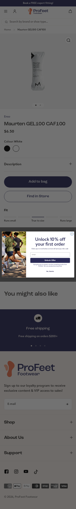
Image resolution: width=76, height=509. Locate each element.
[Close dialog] (71, 233)
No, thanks (50, 271)
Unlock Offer (50, 260)
